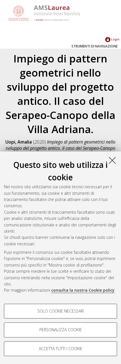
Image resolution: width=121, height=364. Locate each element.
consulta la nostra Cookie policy (83, 290)
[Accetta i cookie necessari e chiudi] (112, 160)
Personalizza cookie (60, 329)
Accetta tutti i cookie (60, 348)
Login (115, 39)
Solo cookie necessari (60, 311)
